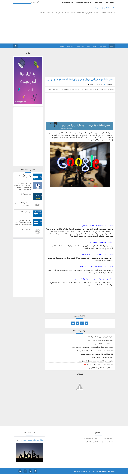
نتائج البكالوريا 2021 (25, 193)
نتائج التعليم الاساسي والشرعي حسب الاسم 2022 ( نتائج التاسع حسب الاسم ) (23, 222)
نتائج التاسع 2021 (26, 211)
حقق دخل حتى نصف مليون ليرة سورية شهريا (26, 440)
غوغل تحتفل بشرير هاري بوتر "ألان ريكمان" (100, 336)
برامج (94, 45)
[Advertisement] (47, 28)
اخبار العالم (70, 45)
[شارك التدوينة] (77, 323)
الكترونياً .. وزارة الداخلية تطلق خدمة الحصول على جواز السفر (95, 360)
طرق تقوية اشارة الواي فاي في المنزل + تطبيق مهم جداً (97, 353)
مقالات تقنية (103, 45)
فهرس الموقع (98, 1)
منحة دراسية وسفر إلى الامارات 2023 (102, 357)
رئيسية (111, 45)
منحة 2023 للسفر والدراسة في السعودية (101, 343)
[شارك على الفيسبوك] (82, 323)
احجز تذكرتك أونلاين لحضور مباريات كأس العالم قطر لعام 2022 (95, 350)
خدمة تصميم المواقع (67, 1)
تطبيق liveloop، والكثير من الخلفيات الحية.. (100, 340)
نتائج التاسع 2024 (26, 229)
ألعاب (88, 45)
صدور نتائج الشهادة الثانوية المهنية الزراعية (101, 367)
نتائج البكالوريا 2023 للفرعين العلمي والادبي (23, 203)
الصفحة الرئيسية (109, 1)
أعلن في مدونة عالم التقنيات (83, 1)
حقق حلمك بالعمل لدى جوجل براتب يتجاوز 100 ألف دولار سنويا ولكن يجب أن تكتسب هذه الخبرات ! (66, 79)
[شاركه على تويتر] (86, 323)
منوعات (62, 45)
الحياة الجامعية (80, 45)
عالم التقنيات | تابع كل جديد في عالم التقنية (102, 7)
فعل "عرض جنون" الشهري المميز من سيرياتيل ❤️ (98, 364)
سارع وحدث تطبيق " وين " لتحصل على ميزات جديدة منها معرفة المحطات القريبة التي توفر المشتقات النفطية (22, 186)
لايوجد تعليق (100, 84)
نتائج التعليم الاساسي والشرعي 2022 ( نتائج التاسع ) (23, 176)
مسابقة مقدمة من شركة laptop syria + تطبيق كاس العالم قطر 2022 (92, 347)
